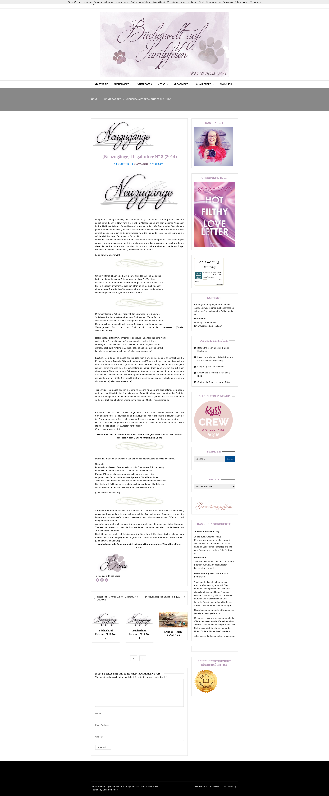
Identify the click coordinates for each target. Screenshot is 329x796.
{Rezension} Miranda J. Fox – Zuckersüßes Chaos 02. (117, 598)
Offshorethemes (110, 790)
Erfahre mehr (241, 2)
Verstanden (255, 2)
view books (219, 284)
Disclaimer (228, 786)
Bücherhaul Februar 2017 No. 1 (105, 634)
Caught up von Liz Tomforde (210, 367)
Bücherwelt (121, 84)
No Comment (157, 164)
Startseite (101, 84)
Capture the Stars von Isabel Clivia (214, 382)
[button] (97, 580)
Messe (161, 84)
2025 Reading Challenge (209, 264)
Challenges (203, 84)
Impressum (215, 786)
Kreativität (181, 84)
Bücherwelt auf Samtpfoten (212, 272)
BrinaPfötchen (123, 164)
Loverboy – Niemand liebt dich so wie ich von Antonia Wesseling (215, 359)
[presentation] (133, 658)
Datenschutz (201, 786)
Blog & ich (226, 84)
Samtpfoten (144, 84)
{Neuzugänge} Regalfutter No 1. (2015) (163, 597)
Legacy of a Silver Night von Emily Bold (213, 374)
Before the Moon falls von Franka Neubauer (213, 349)
